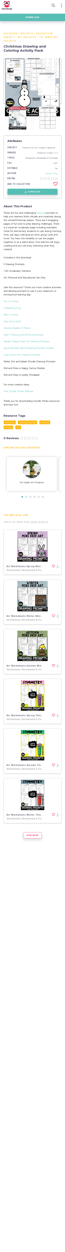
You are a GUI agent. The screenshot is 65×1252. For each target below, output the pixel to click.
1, (53, 153)
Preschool (41, 153)
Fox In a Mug (11, 301)
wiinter (8, 427)
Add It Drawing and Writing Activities (23, 334)
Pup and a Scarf (12, 321)
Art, (37, 147)
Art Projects (27, 37)
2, (55, 153)
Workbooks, (30, 158)
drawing (41, 213)
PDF (56, 163)
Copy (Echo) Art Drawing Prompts (22, 354)
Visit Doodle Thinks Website (18, 391)
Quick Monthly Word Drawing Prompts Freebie (29, 348)
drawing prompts (27, 422)
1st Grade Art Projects (32, 482)
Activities (11, 33)
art (18, 427)
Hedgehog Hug (12, 308)
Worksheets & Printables (47, 158)
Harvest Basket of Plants (17, 328)
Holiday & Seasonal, (47, 147)
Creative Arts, (28, 147)
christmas (9, 422)
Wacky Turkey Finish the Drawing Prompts (26, 341)
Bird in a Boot (11, 314)
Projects (27, 33)
